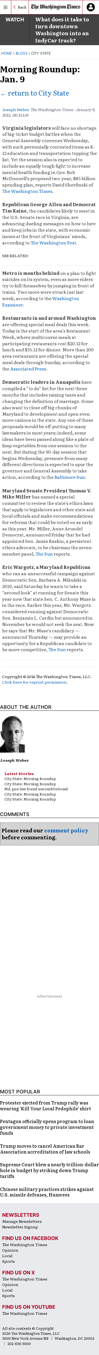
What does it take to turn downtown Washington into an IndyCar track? (62, 30)
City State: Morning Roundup (30, 778)
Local (7, 1255)
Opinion (10, 1250)
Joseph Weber (15, 109)
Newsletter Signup (20, 1226)
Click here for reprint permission (34, 682)
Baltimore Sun (69, 477)
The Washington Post (53, 242)
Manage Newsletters (22, 1221)
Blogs (22, 53)
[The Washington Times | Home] (56, 7)
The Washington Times (27, 191)
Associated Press (28, 368)
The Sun (44, 553)
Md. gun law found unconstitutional (36, 788)
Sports (8, 1261)
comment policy (66, 830)
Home (6, 53)
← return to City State (34, 93)
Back (22, 7)
